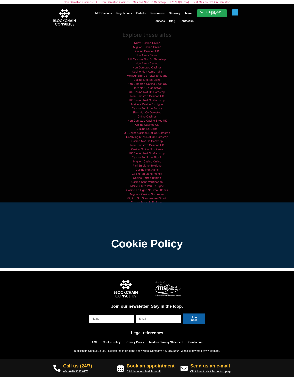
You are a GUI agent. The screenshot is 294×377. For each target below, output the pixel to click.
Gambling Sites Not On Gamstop (147, 137)
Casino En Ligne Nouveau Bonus (147, 190)
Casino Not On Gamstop (147, 141)
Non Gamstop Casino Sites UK (147, 83)
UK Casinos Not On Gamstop (147, 59)
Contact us (186, 21)
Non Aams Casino (147, 55)
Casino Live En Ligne (147, 79)
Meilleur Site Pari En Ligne (147, 186)
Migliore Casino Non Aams (147, 194)
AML (95, 342)
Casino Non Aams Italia (147, 71)
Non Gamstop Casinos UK (147, 96)
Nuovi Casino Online (147, 43)
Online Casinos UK (147, 51)
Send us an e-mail (210, 365)
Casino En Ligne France (147, 108)
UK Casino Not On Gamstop (147, 92)
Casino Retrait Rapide (147, 177)
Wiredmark (212, 350)
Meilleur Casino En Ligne (147, 104)
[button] (212, 13)
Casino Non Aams (147, 169)
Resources (157, 13)
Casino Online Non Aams (147, 149)
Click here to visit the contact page (210, 371)
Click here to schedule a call (144, 371)
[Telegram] (235, 12)
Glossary (174, 13)
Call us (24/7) (77, 365)
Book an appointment (151, 365)
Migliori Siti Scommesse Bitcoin (147, 198)
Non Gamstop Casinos (147, 67)
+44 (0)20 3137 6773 (75, 371)
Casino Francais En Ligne (147, 202)
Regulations (124, 13)
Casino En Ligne (147, 128)
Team (188, 13)
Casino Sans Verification (147, 182)
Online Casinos (147, 116)
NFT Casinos (103, 13)
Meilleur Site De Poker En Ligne (147, 75)
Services (159, 21)
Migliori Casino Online (147, 47)
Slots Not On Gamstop (147, 88)
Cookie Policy (112, 342)
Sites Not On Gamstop (147, 112)
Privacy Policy (135, 342)
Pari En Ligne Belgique (147, 165)
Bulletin (141, 13)
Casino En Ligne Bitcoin (147, 157)
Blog (172, 21)
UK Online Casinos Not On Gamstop (147, 133)
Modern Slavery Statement (166, 342)
